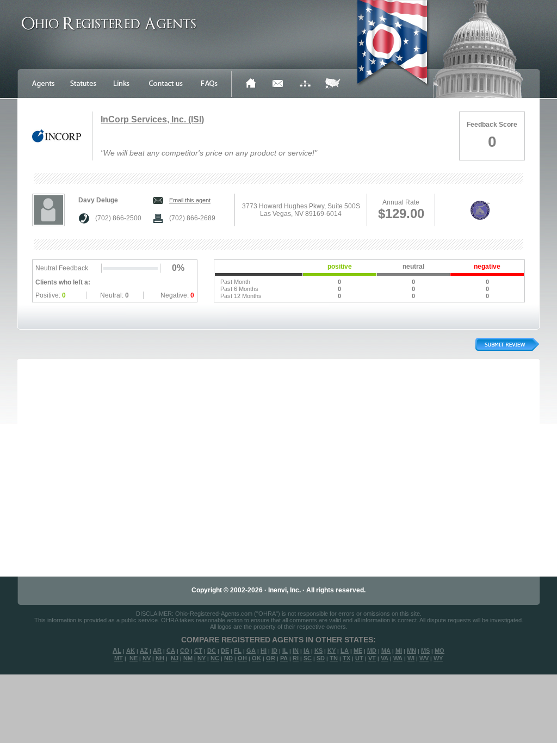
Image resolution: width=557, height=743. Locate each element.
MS (425, 650)
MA (386, 650)
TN (334, 658)
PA (284, 658)
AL (117, 650)
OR (270, 658)
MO (439, 650)
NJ (174, 658)
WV (424, 658)
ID (274, 650)
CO (184, 650)
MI (398, 650)
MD (371, 650)
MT (118, 658)
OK (256, 658)
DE (225, 650)
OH (242, 658)
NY (201, 658)
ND (228, 658)
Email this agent (190, 200)
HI (264, 650)
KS (318, 650)
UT (359, 658)
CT (198, 650)
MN (411, 650)
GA (251, 650)
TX (346, 658)
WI (410, 658)
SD (321, 658)
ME (358, 650)
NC (215, 658)
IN (296, 650)
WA (398, 658)
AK (130, 650)
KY (331, 650)
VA (384, 658)
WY (438, 658)
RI (296, 658)
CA (170, 650)
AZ (144, 650)
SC (308, 658)
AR (157, 650)
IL (285, 650)
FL (238, 650)
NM (188, 658)
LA (345, 650)
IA (307, 650)
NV (147, 658)
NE (133, 658)
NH (160, 658)
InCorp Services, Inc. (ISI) (152, 119)
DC (211, 650)
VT (372, 658)
